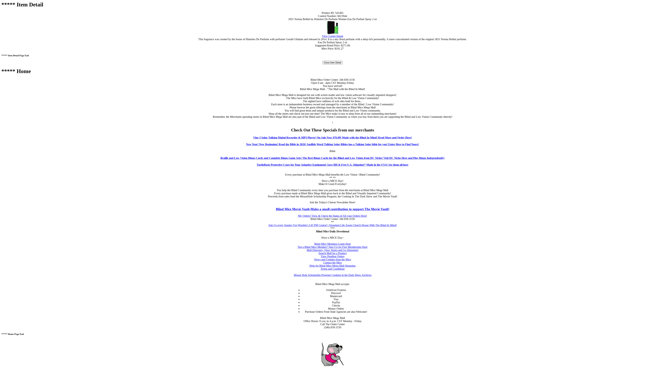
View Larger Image (332, 36)
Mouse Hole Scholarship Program (312, 275)
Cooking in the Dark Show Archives (351, 275)
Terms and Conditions (333, 268)
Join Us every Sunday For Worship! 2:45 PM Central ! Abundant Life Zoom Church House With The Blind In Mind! (332, 225)
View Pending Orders (332, 256)
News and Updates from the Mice (332, 259)
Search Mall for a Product (332, 253)
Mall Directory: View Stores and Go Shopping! (332, 250)
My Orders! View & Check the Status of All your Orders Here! (332, 215)
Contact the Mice (332, 262)
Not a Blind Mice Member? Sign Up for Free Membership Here (332, 247)
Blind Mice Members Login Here (332, 243)
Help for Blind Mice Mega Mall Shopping (332, 265)
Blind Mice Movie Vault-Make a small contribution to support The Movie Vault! (332, 209)
